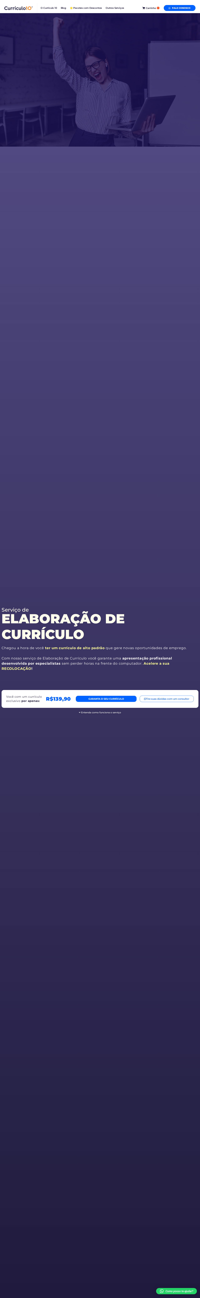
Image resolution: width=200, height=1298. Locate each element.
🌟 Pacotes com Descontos (86, 7)
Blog (63, 7)
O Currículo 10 (49, 7)
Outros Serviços (115, 7)
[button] (176, 1291)
